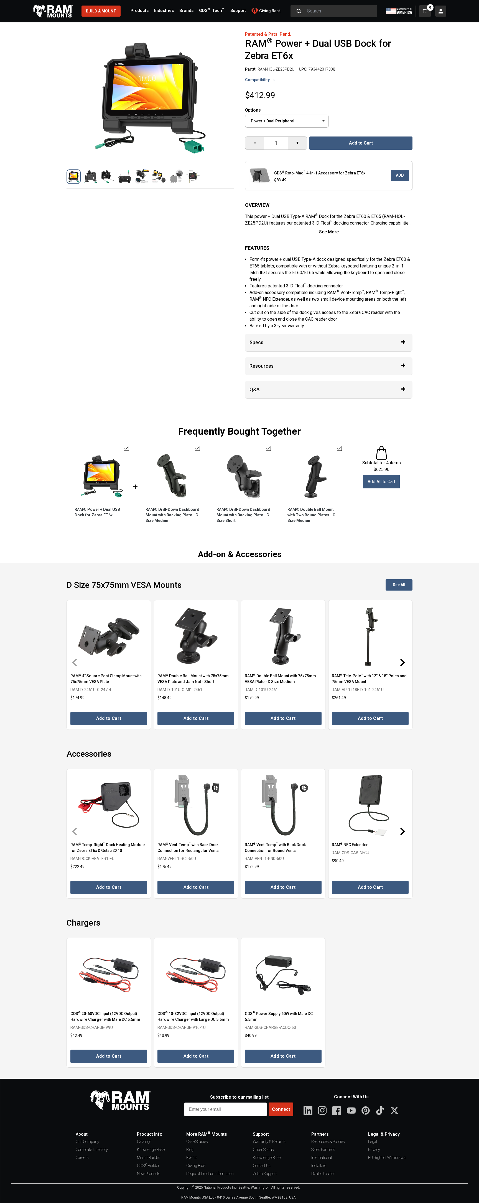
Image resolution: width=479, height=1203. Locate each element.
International (321, 1157)
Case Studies (197, 1141)
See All (399, 585)
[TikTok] (380, 1110)
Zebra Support (265, 1173)
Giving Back (196, 1165)
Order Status (263, 1149)
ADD (400, 175)
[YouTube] (351, 1110)
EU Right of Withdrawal (387, 1157)
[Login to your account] (440, 11)
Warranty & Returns (269, 1141)
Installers (318, 1165)
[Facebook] (336, 1110)
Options (253, 110)
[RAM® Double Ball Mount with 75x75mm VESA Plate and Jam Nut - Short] (196, 636)
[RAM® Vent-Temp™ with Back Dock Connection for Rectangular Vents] (196, 805)
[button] (74, 176)
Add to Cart (361, 143)
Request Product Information (210, 1173)
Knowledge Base (151, 1149)
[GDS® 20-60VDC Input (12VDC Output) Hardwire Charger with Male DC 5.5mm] (109, 973)
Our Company (87, 1141)
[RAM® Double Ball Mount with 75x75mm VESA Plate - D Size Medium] (283, 636)
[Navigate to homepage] (53, 11)
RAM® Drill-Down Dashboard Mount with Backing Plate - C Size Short (243, 515)
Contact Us (262, 1165)
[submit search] (299, 11)
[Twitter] (394, 1110)
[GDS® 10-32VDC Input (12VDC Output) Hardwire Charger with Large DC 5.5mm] (196, 973)
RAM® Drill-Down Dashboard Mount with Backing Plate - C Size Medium (172, 515)
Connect (281, 1109)
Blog (189, 1149)
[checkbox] (126, 448)
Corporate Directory (92, 1149)
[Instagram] (322, 1110)
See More (329, 232)
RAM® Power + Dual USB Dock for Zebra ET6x (97, 512)
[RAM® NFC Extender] (370, 805)
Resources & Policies (328, 1141)
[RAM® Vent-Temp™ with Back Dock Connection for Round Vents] (283, 805)
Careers (82, 1157)
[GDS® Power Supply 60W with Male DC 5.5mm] (283, 973)
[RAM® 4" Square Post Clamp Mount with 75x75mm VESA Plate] (109, 636)
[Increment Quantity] (254, 143)
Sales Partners (323, 1149)
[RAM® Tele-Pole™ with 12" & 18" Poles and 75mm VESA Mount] (370, 636)
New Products (148, 1173)
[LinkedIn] (308, 1110)
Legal (372, 1141)
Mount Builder (148, 1157)
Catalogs (144, 1141)
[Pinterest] (365, 1110)
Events (192, 1157)
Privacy (374, 1149)
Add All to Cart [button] (381, 481)
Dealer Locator (323, 1173)
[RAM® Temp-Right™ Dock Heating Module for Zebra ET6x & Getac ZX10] (109, 805)
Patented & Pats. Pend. (268, 34)
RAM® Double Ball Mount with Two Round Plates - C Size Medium (311, 515)
